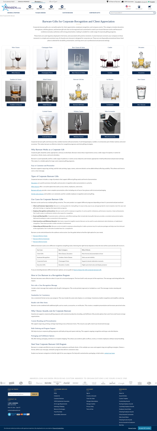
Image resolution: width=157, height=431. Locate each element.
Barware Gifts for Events (40, 241)
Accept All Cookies (144, 428)
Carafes (110, 47)
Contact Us (57, 396)
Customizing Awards (124, 401)
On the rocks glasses (37, 194)
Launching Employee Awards (126, 406)
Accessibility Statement (60, 414)
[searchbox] (132, 12)
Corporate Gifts (94, 12)
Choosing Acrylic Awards (125, 419)
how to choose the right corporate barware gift (87, 270)
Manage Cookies (90, 404)
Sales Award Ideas (124, 417)
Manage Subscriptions (92, 401)
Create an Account (91, 396)
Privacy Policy (90, 406)
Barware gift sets (36, 190)
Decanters (141, 47)
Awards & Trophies (13, 12)
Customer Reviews (59, 398)
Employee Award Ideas (125, 409)
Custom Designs (68, 12)
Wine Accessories (110, 111)
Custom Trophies (123, 398)
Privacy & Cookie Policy (58, 428)
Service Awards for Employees (127, 422)
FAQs (55, 393)
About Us (121, 393)
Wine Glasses (16, 47)
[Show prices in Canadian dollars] (129, 6)
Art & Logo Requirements (60, 404)
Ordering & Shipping (59, 406)
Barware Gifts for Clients (40, 236)
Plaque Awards (41, 12)
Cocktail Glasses (47, 111)
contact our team (109, 353)
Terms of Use (89, 409)
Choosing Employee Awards (126, 411)
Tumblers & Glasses (15, 79)
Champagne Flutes (47, 47)
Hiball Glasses (47, 79)
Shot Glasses (141, 79)
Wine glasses (35, 186)
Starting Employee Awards (126, 404)
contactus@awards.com (14, 410)
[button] (9, 1)
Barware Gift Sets (78, 79)
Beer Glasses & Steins (78, 47)
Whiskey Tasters (78, 111)
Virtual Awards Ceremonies (126, 414)
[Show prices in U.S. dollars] (127, 6)
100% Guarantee (61, 401)
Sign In (88, 393)
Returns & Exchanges (59, 409)
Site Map (121, 425)
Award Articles (123, 396)
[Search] (154, 12)
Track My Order (58, 411)
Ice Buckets (110, 79)
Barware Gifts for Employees (41, 239)
